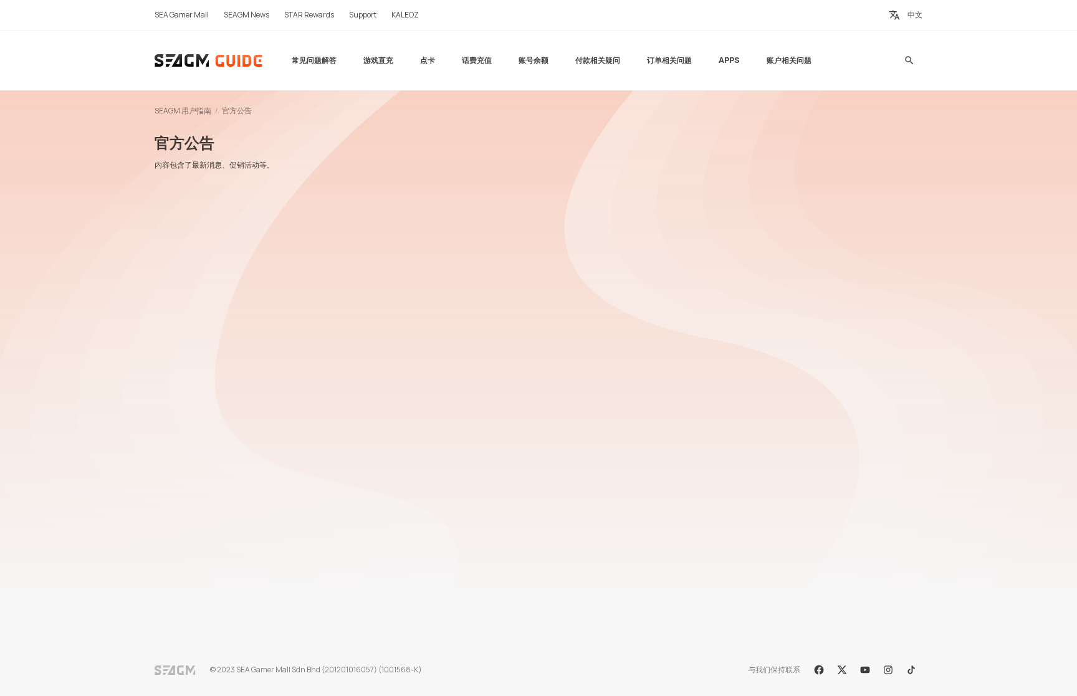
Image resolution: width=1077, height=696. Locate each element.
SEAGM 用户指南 (183, 110)
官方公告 (237, 110)
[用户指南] (209, 60)
